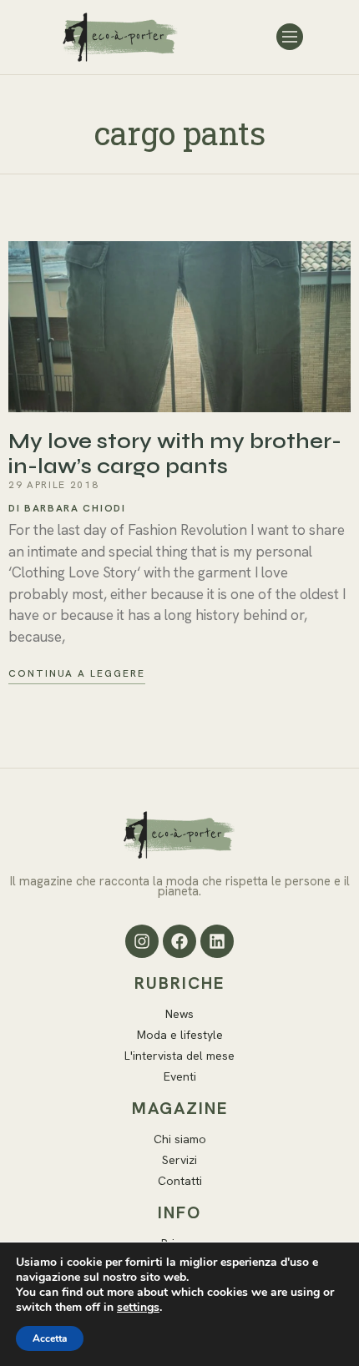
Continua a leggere (76, 674)
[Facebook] (179, 941)
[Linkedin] (217, 941)
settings (138, 1307)
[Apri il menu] (289, 36)
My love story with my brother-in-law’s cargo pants (174, 454)
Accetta (50, 1338)
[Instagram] (142, 941)
